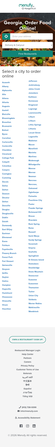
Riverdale (32, 220)
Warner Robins (35, 303)
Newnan (32, 176)
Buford (5, 130)
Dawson (5, 194)
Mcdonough (33, 160)
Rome (31, 228)
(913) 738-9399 (28, 407)
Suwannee (33, 283)
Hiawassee (7, 297)
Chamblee (6, 150)
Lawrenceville (34, 113)
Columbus (6, 166)
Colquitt (5, 162)
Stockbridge (33, 268)
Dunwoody (7, 225)
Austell (5, 110)
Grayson (6, 269)
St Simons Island (36, 260)
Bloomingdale (8, 118)
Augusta (6, 106)
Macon (31, 144)
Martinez (32, 156)
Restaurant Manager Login (27, 350)
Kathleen (32, 97)
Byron (4, 134)
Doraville (6, 205)
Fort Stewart (8, 261)
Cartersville (7, 142)
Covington (6, 174)
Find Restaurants (27, 53)
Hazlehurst (7, 293)
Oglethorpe (33, 192)
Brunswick (7, 126)
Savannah (33, 244)
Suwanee (32, 279)
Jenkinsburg (34, 85)
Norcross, (32, 184)
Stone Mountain (35, 272)
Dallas (5, 186)
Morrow (31, 172)
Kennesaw (33, 101)
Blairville (6, 114)
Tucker (31, 291)
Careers (27, 362)
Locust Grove (34, 133)
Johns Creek (34, 89)
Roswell (32, 232)
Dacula (5, 182)
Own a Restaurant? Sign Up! (27, 339)
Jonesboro (33, 93)
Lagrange (32, 109)
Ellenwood (7, 237)
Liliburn (31, 121)
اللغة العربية (27, 377)
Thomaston (33, 287)
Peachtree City (35, 200)
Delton (5, 201)
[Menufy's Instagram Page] (27, 426)
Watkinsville (34, 307)
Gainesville (7, 265)
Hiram (5, 305)
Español (27, 388)
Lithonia (32, 129)
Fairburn (6, 245)
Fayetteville (7, 249)
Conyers (6, 170)
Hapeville (6, 289)
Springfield (33, 256)
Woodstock (33, 311)
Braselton (6, 122)
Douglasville (7, 213)
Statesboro (33, 264)
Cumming (6, 178)
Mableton (32, 140)
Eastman (6, 233)
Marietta (32, 152)
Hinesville (6, 301)
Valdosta (32, 299)
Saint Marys (33, 236)
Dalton (5, 190)
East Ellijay (7, 229)
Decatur (5, 197)
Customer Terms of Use (27, 369)
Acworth (6, 82)
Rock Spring (33, 224)
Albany (5, 86)
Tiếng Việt (27, 396)
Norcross (32, 180)
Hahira (5, 281)
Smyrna (31, 248)
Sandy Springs (35, 240)
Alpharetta (7, 90)
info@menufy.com (29, 411)
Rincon (31, 216)
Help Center (27, 354)
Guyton (5, 277)
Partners (27, 358)
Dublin (5, 217)
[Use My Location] (6, 36)
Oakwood (32, 188)
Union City (33, 295)
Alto (4, 94)
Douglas (6, 209)
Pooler (31, 204)
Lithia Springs (34, 125)
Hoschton (6, 309)
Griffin (5, 273)
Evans (4, 241)
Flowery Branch (9, 253)
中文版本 (27, 381)
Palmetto (32, 196)
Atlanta (5, 102)
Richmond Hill (34, 212)
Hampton (6, 285)
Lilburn (31, 117)
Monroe (31, 168)
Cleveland (6, 154)
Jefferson (32, 81)
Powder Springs (35, 208)
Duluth (5, 221)
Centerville (7, 146)
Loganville (33, 136)
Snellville (32, 252)
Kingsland (33, 105)
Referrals (27, 373)
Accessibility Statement (28, 418)
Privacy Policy (27, 365)
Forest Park (7, 257)
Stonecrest (33, 275)
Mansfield (33, 148)
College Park (8, 158)
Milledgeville (34, 164)
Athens (5, 98)
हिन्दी (27, 385)
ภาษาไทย (27, 392)
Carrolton (6, 138)
